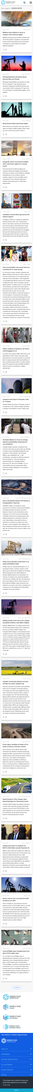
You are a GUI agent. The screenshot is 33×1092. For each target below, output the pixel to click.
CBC (29, 895)
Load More (16, 987)
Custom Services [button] (7, 1070)
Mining (28, 678)
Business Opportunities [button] (9, 1059)
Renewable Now (26, 796)
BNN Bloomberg (26, 559)
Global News (27, 437)
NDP (29, 211)
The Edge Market (26, 617)
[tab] (16, 1049)
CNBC (28, 29)
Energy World (27, 396)
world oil (28, 346)
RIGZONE (28, 74)
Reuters (28, 948)
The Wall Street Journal (24, 498)
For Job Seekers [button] (6, 1064)
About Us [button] (4, 1049)
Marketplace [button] (5, 1054)
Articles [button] (4, 1075)
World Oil (28, 159)
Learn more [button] (6, 1085)
